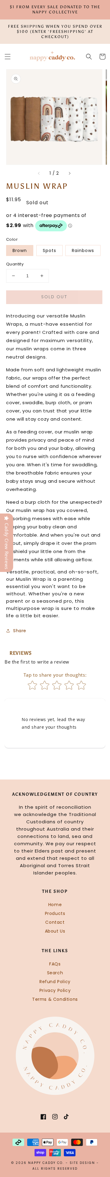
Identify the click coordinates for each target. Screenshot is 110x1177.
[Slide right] (69, 173)
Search (55, 973)
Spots (49, 250)
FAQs (55, 964)
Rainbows (83, 250)
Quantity (15, 264)
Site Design (82, 1163)
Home (55, 905)
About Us (55, 931)
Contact (54, 922)
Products (55, 913)
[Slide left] (39, 173)
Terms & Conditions (55, 999)
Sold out (54, 297)
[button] (7, 56)
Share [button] (19, 631)
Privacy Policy (55, 990)
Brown (20, 250)
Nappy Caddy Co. (46, 1163)
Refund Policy (55, 982)
